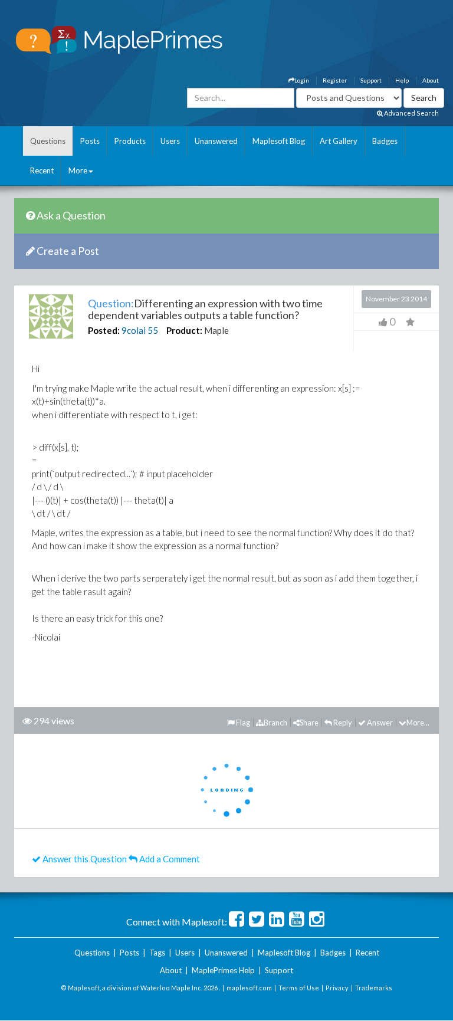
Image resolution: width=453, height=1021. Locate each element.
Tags (157, 952)
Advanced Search (411, 113)
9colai (134, 330)
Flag (242, 722)
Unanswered (216, 141)
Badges (385, 141)
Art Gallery (338, 141)
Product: (184, 330)
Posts (90, 141)
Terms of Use (298, 988)
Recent (42, 170)
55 (152, 330)
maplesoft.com (249, 988)
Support (371, 80)
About (430, 80)
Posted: (104, 330)
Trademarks (373, 988)
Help (402, 80)
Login (301, 80)
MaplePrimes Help (223, 970)
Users (170, 141)
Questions (47, 141)
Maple (216, 330)
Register (335, 80)
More (77, 170)
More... (417, 722)
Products (130, 141)
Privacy (337, 988)
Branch (275, 722)
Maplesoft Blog (278, 141)
